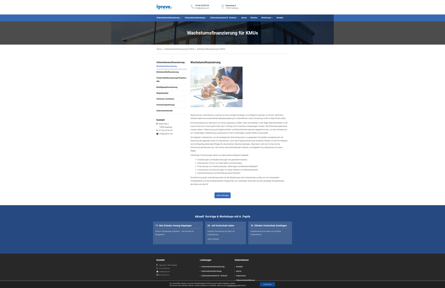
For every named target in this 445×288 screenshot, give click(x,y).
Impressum (241, 276)
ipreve (239, 271)
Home (158, 49)
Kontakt (239, 267)
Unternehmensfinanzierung (213, 267)
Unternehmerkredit (164, 111)
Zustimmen (267, 284)
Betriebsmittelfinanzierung (167, 72)
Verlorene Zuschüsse (165, 99)
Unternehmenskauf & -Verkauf (214, 276)
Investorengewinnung (165, 105)
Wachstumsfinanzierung (166, 66)
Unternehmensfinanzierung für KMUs (179, 49)
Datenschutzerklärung (245, 280)
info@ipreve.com (202, 8)
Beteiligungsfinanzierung (166, 87)
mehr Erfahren (213, 239)
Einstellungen (232, 285)
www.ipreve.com (164, 275)
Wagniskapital (162, 93)
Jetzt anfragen (222, 195)
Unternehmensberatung (211, 271)
